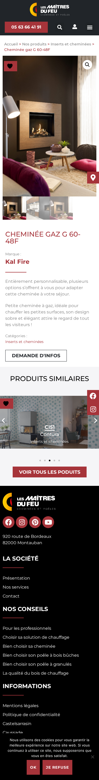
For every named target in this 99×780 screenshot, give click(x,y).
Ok (33, 767)
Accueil (11, 44)
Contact (11, 596)
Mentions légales (21, 705)
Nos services (16, 587)
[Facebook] (93, 396)
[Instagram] (93, 409)
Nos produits (34, 44)
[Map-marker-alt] (93, 178)
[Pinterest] (35, 522)
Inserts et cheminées (71, 44)
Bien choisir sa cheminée (29, 646)
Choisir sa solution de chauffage (36, 637)
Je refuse (57, 767)
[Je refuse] (92, 756)
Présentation (16, 578)
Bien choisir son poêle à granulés (37, 664)
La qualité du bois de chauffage (36, 673)
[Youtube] (48, 522)
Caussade (13, 732)
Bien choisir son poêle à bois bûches (41, 655)
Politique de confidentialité (31, 714)
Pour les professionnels (27, 628)
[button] (90, 27)
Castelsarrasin (17, 723)
